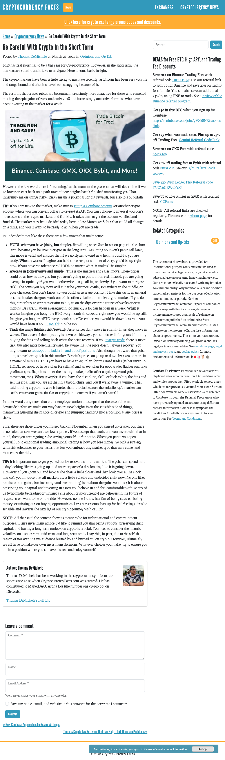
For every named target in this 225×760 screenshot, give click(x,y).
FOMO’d (52, 324)
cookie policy (190, 351)
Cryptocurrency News (199, 7)
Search (216, 45)
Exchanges (164, 7)
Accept (202, 749)
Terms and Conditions (186, 418)
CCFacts (166, 201)
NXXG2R (167, 168)
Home (6, 36)
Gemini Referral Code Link (199, 140)
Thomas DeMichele (32, 56)
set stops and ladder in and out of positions (63, 350)
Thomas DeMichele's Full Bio (28, 600)
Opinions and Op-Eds (96, 56)
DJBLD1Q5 (180, 80)
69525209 (160, 154)
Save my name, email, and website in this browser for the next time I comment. (69, 704)
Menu (68, 7)
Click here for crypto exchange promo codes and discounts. (112, 22)
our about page (204, 346)
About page (198, 215)
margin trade (115, 340)
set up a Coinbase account (93, 206)
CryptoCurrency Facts (31, 7)
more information (177, 749)
